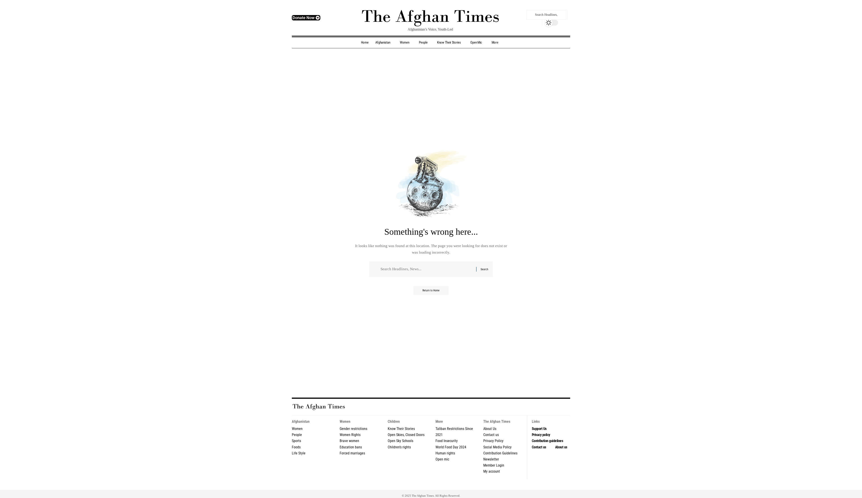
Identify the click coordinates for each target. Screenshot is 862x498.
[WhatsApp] (446, 484)
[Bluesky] (457, 484)
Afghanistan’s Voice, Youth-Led (430, 29)
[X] (410, 484)
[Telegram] (441, 484)
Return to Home (431, 290)
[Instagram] (420, 484)
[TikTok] (426, 484)
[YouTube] (415, 484)
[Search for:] (426, 269)
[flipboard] (436, 484)
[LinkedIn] (431, 484)
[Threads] (451, 484)
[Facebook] (405, 484)
